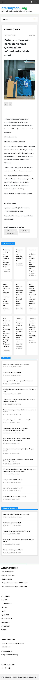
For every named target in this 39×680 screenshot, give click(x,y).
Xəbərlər (17, 29)
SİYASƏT (4, 607)
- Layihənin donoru (8, 575)
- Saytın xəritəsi (6, 579)
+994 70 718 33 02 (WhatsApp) (12, 643)
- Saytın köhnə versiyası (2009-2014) (14, 583)
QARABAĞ (5, 615)
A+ (10, 104)
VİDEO (3, 630)
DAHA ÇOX (5, 622)
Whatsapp (11, 233)
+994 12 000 (5, 647)
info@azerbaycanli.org (9, 655)
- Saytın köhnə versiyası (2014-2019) (14, 586)
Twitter (25, 231)
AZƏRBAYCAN (6, 604)
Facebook (11, 231)
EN (2, 2)
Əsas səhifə (8, 29)
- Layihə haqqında (7, 571)
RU (4, 2)
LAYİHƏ (4, 600)
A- (6, 104)
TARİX (3, 611)
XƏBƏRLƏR (5, 626)
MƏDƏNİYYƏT (6, 618)
